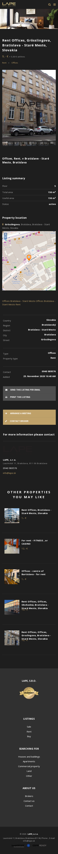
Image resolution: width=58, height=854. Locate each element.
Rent (4, 62)
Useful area (8, 198)
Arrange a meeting (20, 413)
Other (29, 775)
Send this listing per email (25, 389)
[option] (29, 19)
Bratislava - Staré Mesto (22, 300)
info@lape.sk (9, 472)
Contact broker (18, 421)
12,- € (25, 548)
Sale (29, 726)
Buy (29, 736)
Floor (4, 185)
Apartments (29, 761)
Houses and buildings (29, 756)
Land (29, 770)
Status (5, 204)
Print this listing (20, 397)
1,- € (24, 517)
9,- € (13, 56)
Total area (7, 192)
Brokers (29, 796)
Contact (29, 805)
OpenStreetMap (37, 289)
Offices (14, 62)
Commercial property (29, 766)
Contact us (29, 800)
